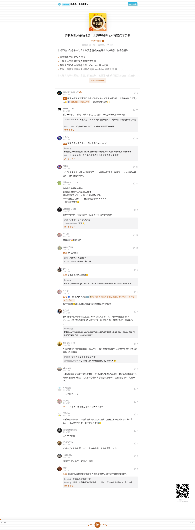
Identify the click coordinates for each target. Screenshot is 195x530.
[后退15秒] (90, 525)
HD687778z (68, 108)
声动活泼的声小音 (71, 92)
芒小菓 (66, 234)
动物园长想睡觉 (70, 429)
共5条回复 (69, 486)
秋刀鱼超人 (68, 455)
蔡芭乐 (66, 310)
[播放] (97, 525)
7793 (65, 166)
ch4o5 (66, 269)
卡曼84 (66, 137)
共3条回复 (69, 158)
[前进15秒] (105, 525)
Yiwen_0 (67, 368)
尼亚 (65, 468)
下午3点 (66, 413)
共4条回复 (69, 227)
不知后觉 (67, 387)
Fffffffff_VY (68, 442)
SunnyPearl (68, 247)
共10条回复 (69, 130)
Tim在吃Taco (69, 343)
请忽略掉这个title (70, 182)
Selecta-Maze (69, 209)
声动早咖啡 (96, 40)
